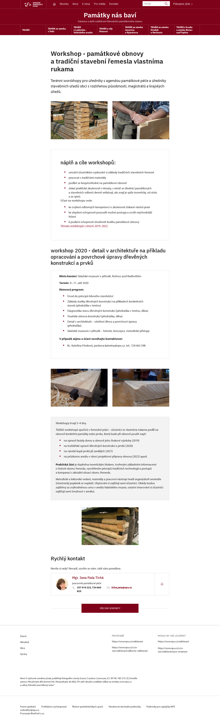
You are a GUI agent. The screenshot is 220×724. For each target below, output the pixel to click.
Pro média (99, 3)
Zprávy (23, 653)
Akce (75, 3)
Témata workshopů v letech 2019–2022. (84, 226)
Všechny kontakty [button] (110, 608)
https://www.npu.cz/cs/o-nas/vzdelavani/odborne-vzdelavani (130, 649)
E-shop (86, 3)
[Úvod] (54, 3)
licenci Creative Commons (93, 678)
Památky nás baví (110, 15)
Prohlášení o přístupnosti (54, 706)
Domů (23, 636)
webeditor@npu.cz (29, 709)
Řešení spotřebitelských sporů (87, 706)
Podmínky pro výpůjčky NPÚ (160, 706)
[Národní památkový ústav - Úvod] (33, 4)
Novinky (64, 3)
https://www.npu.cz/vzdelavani (127, 641)
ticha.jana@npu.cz (121, 587)
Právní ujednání (28, 706)
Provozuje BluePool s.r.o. (32, 713)
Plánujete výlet (182, 3)
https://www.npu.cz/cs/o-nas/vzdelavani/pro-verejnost (172, 650)
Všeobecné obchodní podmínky (125, 706)
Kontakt (113, 3)
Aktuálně (24, 642)
